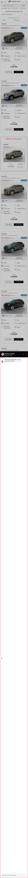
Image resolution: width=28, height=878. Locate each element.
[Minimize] (26, 354)
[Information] (23, 354)
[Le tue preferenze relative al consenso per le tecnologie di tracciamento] (1, 658)
